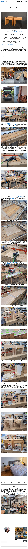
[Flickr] (1, 1)
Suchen (16, 539)
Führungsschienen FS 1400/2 (9, 122)
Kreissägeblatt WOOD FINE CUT (12, 124)
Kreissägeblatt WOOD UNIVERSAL (6, 123)
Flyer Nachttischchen (7, 44)
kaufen (20, 194)
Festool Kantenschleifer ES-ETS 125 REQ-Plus (12, 262)
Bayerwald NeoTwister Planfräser (5, 197)
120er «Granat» (8, 263)
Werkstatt (16, 31)
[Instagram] (3, 1)
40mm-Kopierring (12, 198)
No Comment (20, 31)
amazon (22, 195)
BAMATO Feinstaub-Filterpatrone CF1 (21, 493)
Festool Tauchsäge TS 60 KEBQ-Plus (19, 122)
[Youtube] (2, 1)
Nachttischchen (14, 30)
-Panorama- (12, 31)
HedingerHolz (3, 65)
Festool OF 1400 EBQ (21, 196)
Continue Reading (14, 520)
